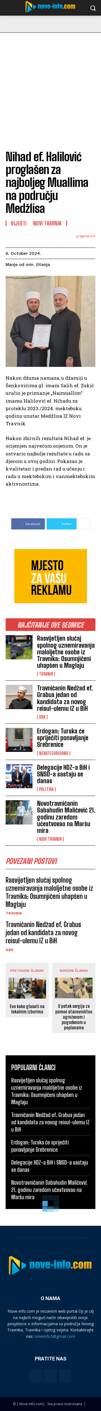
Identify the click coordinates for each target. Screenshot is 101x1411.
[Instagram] (50, 1376)
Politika (46, 789)
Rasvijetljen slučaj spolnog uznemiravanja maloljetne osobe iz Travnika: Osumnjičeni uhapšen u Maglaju (66, 652)
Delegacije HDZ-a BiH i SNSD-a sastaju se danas (63, 774)
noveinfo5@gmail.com (55, 1336)
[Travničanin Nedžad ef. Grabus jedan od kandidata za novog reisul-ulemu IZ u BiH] (19, 697)
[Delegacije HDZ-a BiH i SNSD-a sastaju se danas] (19, 776)
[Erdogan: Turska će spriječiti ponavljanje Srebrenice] (19, 740)
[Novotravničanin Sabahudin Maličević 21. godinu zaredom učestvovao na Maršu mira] (19, 812)
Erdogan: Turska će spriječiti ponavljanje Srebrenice (62, 737)
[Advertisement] (50, 85)
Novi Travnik (50, 839)
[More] (84, 523)
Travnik (46, 674)
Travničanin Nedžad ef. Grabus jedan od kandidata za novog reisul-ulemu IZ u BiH (65, 698)
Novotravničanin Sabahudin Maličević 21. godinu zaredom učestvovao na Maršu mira (66, 817)
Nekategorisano (53, 753)
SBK (42, 717)
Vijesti (19, 223)
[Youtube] (65, 1376)
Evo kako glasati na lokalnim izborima (27, 1009)
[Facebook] (36, 1376)
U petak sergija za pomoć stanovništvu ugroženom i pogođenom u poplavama (73, 1016)
